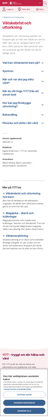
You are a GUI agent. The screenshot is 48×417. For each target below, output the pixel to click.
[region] (24, 392)
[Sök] (45, 3)
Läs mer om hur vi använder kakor (17, 389)
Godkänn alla (24, 411)
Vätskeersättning (17, 235)
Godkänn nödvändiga (24, 403)
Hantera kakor (24, 394)
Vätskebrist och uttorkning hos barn (21, 195)
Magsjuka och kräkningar (14, 17)
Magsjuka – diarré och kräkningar (18, 215)
